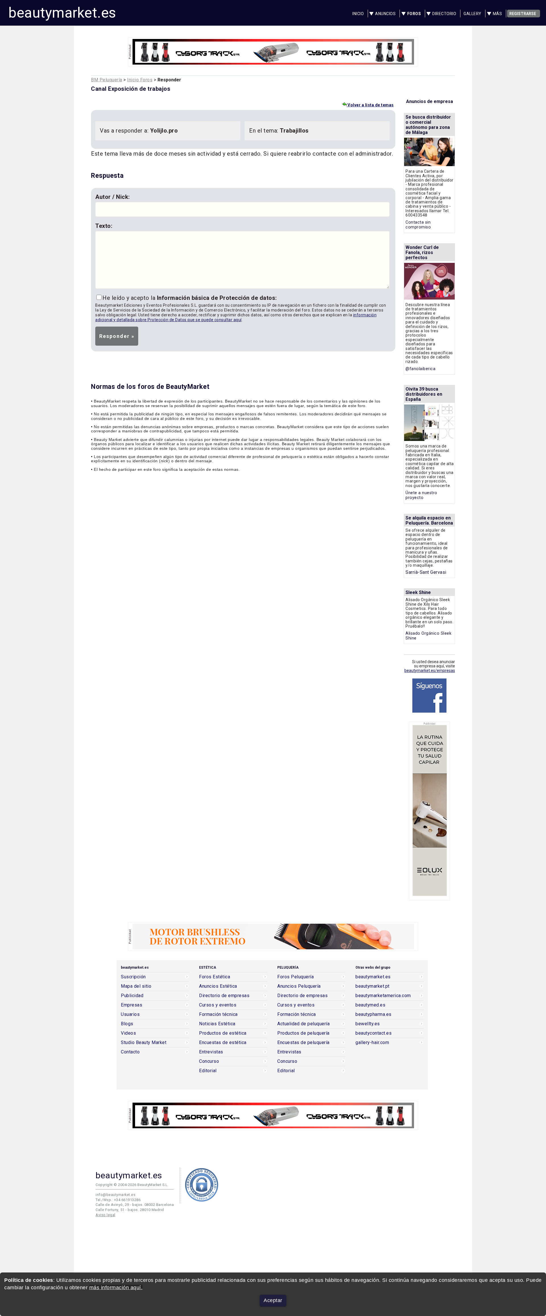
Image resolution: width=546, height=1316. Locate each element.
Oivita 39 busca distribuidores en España (424, 394)
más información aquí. (116, 1287)
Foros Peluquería (295, 977)
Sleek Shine (418, 592)
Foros (414, 13)
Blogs (127, 1024)
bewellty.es (367, 1024)
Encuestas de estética (223, 1042)
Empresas (131, 1005)
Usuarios (130, 1014)
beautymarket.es (62, 13)
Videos (128, 1033)
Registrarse (522, 13)
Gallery (472, 13)
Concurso (209, 1061)
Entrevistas (211, 1052)
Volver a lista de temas (370, 105)
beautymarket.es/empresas (429, 670)
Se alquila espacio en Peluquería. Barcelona (429, 520)
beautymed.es (370, 1005)
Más (497, 13)
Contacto (130, 1052)
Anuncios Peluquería (299, 986)
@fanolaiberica (420, 368)
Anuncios (385, 13)
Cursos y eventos (217, 1005)
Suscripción (133, 977)
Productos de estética (223, 1033)
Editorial (208, 1071)
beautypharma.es (373, 1014)
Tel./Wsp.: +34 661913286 (118, 1200)
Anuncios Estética (218, 986)
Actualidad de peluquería (303, 1024)
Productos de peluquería (303, 1033)
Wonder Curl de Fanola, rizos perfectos (422, 252)
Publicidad (132, 995)
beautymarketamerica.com (383, 995)
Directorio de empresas (224, 995)
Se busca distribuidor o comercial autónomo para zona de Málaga (428, 124)
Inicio (358, 13)
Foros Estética (214, 977)
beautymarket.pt (372, 986)
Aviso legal (105, 1215)
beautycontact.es (373, 1033)
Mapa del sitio (136, 986)
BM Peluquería (106, 79)
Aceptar (273, 1300)
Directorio (444, 13)
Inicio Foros (139, 79)
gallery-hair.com (372, 1042)
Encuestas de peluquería (303, 1042)
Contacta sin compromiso (418, 225)
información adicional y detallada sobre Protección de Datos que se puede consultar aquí (236, 317)
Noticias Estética (217, 1024)
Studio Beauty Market (143, 1042)
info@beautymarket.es (115, 1195)
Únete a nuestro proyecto (421, 495)
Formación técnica (218, 1014)
